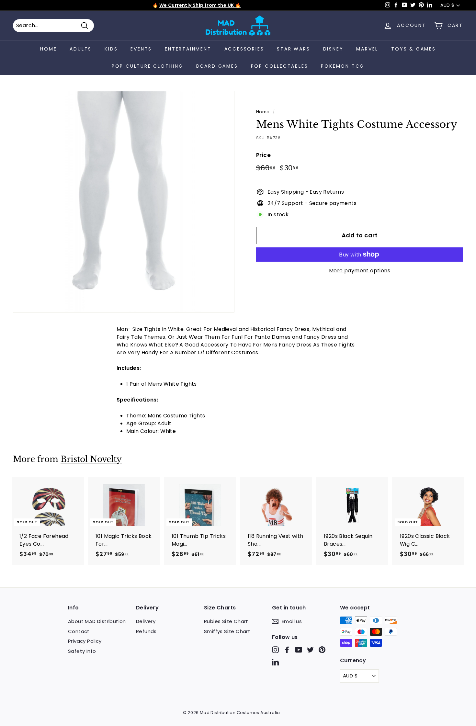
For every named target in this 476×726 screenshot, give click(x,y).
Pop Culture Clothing (147, 66)
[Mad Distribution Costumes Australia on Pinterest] (322, 649)
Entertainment (188, 49)
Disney (333, 49)
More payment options (359, 270)
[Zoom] (123, 201)
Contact (79, 631)
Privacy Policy (85, 641)
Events (141, 49)
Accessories (244, 49)
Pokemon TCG (342, 66)
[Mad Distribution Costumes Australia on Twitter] (310, 649)
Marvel (367, 49)
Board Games (217, 66)
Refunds (146, 631)
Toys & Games (413, 49)
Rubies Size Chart (226, 621)
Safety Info (82, 651)
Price (263, 155)
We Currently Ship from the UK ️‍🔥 (200, 5)
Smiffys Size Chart (227, 631)
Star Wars (293, 49)
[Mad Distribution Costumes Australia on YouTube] (298, 649)
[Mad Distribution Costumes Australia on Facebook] (287, 649)
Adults (81, 49)
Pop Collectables (279, 66)
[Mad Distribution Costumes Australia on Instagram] (275, 649)
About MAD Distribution (97, 621)
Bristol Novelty (91, 459)
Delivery (145, 621)
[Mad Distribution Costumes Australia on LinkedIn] (275, 661)
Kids (111, 49)
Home (48, 49)
